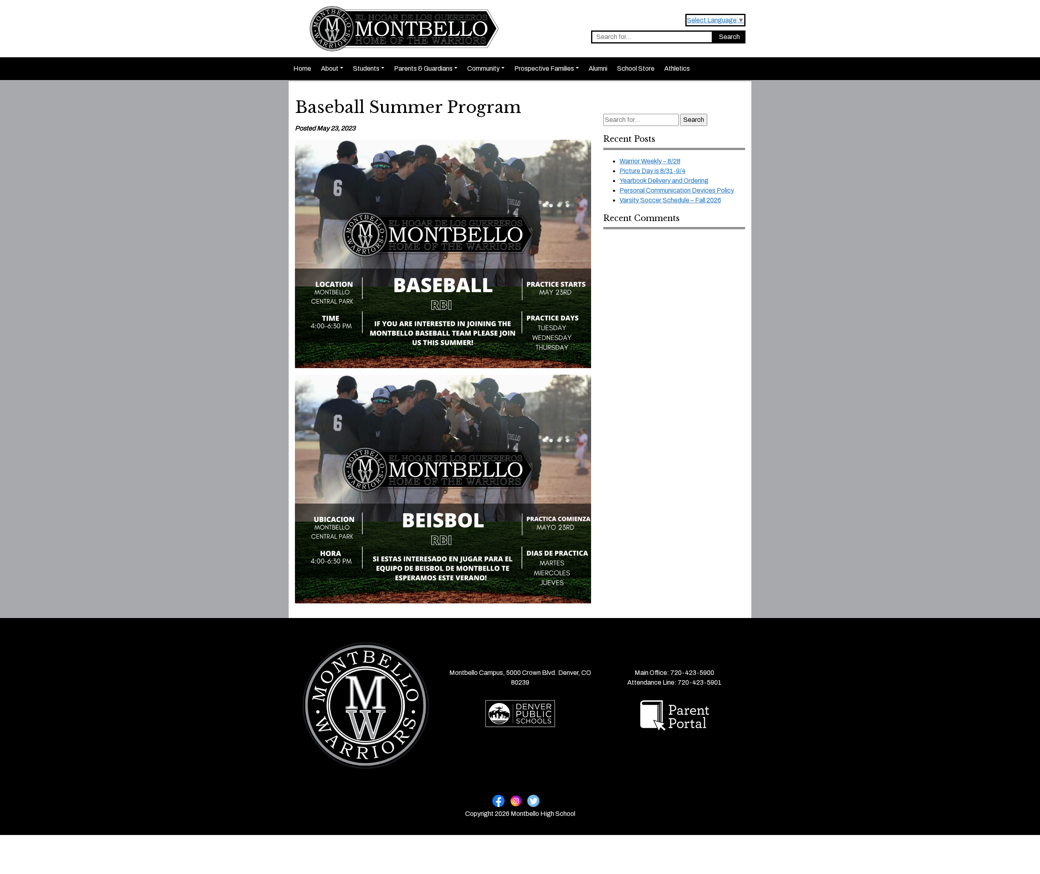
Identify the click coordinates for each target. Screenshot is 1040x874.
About (329, 68)
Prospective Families (544, 68)
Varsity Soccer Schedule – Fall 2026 (670, 200)
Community (483, 68)
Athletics (677, 68)
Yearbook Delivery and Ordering (664, 180)
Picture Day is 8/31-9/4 (653, 170)
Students (366, 68)
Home (302, 68)
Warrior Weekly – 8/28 (650, 161)
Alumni (598, 68)
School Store (635, 68)
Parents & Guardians (423, 68)
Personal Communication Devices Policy (677, 190)
